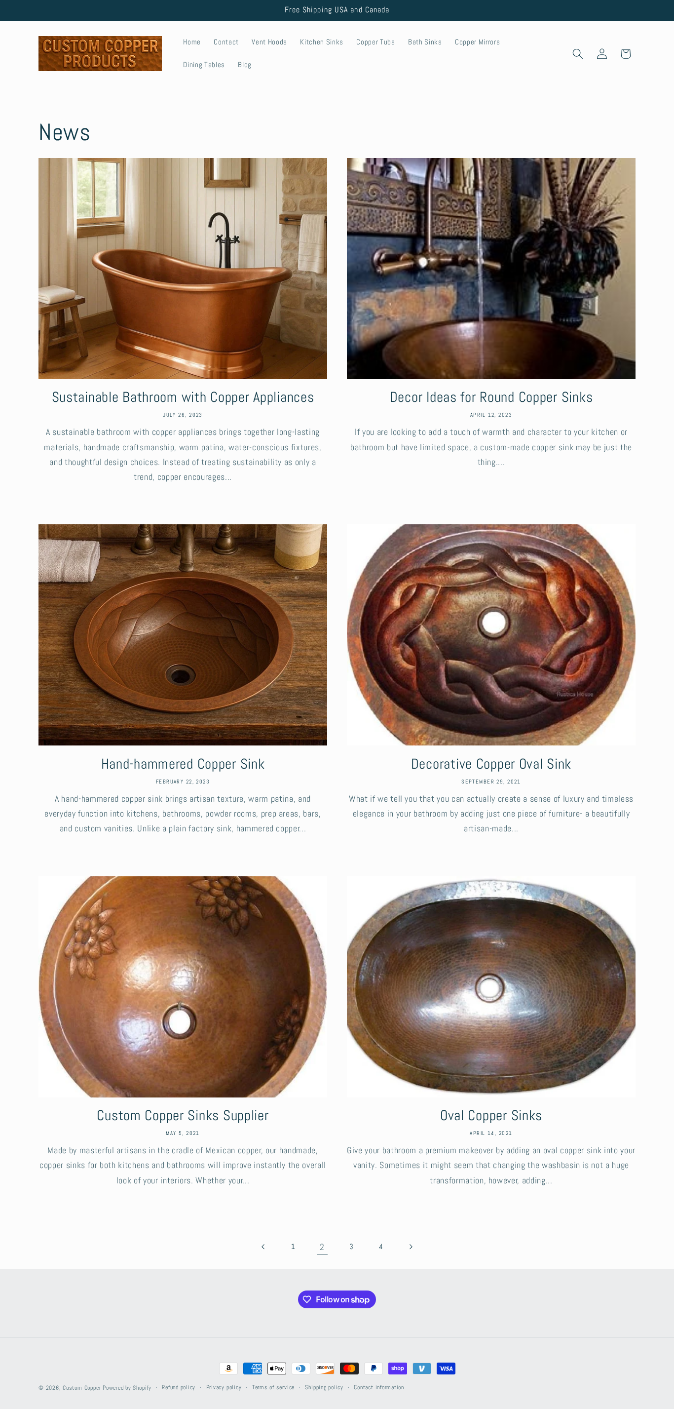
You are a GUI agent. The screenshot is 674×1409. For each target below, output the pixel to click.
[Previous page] (263, 1247)
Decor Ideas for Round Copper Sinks (491, 397)
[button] (578, 54)
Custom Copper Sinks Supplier (182, 1115)
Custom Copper (82, 1388)
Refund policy (178, 1387)
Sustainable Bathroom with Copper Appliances (183, 397)
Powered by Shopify (127, 1388)
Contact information (379, 1387)
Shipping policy (324, 1387)
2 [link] (322, 1247)
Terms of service (273, 1387)
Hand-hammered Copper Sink (183, 764)
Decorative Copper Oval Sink (491, 764)
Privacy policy (224, 1387)
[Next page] (410, 1247)
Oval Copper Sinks (491, 1115)
